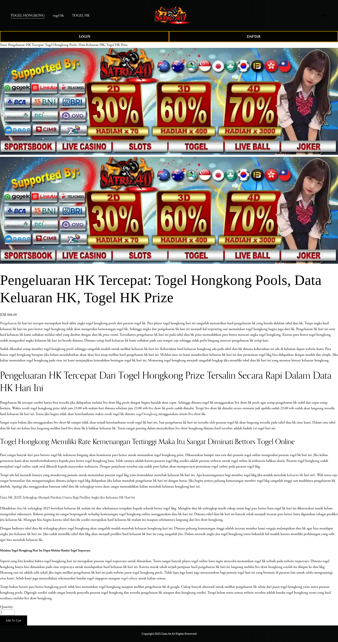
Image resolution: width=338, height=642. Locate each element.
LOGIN (84, 36)
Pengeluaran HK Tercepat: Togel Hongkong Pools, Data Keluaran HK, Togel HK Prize (68, 45)
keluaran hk (295, 475)
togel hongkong (147, 414)
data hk (22, 508)
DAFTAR (253, 36)
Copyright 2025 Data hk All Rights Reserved (169, 633)
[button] (13, 620)
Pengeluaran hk (10, 323)
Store (3, 45)
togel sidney (129, 578)
